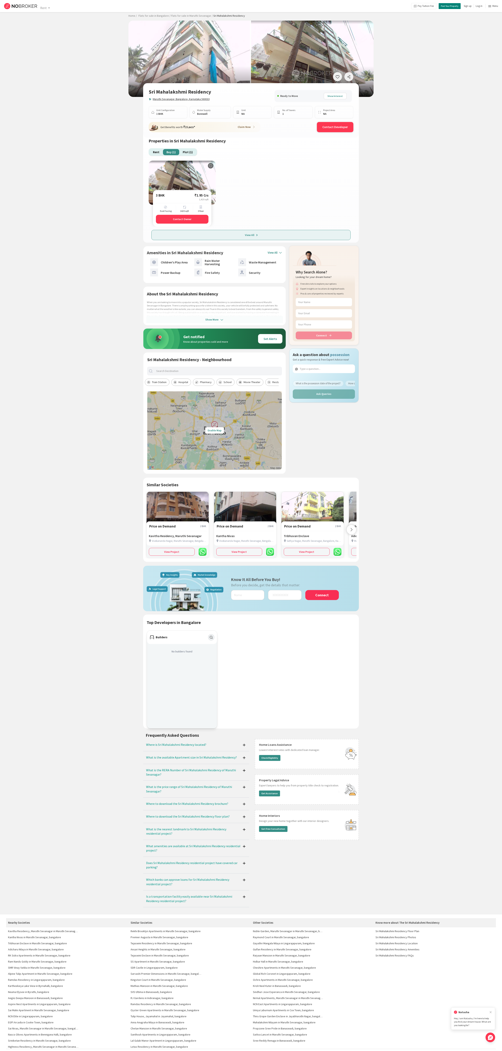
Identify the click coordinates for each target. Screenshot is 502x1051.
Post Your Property (449, 6)
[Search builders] (211, 637)
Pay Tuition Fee (426, 6)
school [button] (228, 382)
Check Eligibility (269, 757)
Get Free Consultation (273, 828)
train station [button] (159, 382)
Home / (132, 15)
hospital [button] (183, 382)
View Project (171, 552)
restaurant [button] (278, 382)
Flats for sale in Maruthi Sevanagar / (192, 15)
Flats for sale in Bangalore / (154, 15)
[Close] (490, 1012)
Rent (43, 8)
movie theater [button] (252, 382)
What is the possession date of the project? (318, 383)
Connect (321, 335)
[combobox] (218, 371)
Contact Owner (182, 219)
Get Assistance (269, 793)
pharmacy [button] (206, 382)
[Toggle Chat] (490, 1037)
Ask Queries (323, 394)
